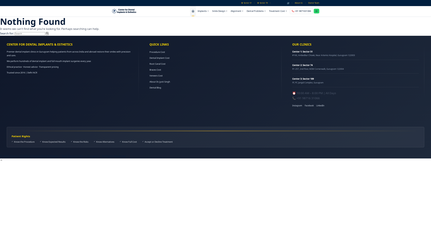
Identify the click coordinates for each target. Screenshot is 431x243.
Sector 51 (248, 3)
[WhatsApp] (316, 11)
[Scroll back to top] (1, 160)
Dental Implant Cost (160, 57)
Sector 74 (264, 3)
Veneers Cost (156, 75)
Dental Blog (155, 87)
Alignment (237, 10)
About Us (299, 3)
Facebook (309, 105)
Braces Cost (155, 69)
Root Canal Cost (157, 63)
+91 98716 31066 (308, 98)
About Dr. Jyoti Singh (160, 81)
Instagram (297, 105)
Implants (203, 10)
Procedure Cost (157, 51)
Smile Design (219, 10)
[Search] (47, 33)
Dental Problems (256, 10)
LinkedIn (320, 105)
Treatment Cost (278, 10)
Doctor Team (313, 3)
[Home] (193, 11)
